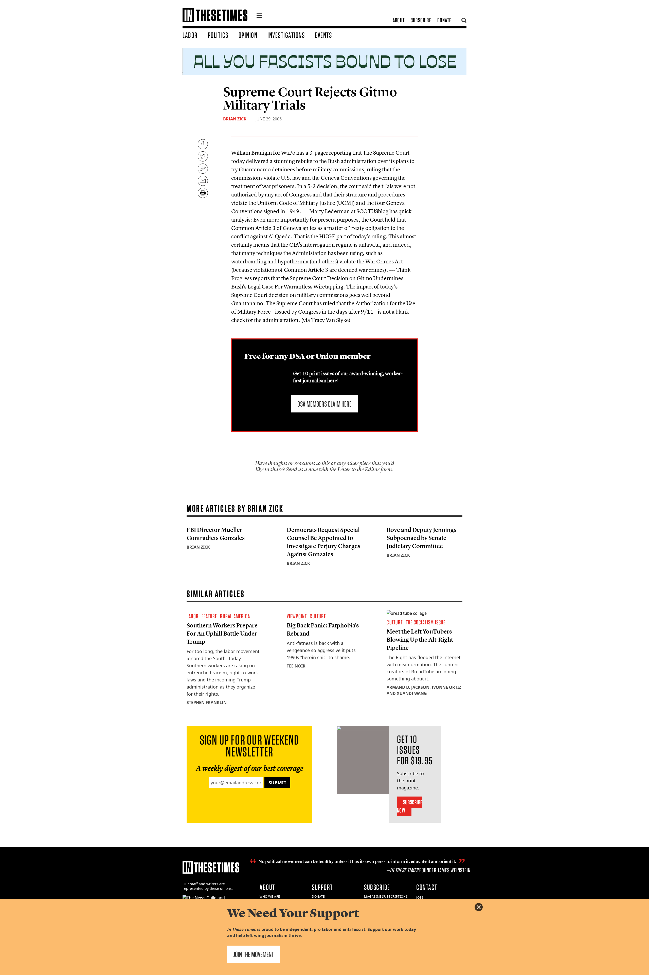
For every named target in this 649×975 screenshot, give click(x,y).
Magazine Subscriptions (386, 896)
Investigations (286, 35)
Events (323, 35)
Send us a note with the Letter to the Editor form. (340, 469)
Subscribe (421, 20)
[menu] (259, 16)
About (399, 20)
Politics (218, 35)
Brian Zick (234, 119)
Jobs (420, 897)
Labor (190, 35)
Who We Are (270, 896)
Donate (444, 20)
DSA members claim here (324, 403)
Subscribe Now (409, 806)
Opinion (248, 35)
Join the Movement (253, 954)
